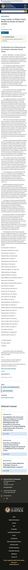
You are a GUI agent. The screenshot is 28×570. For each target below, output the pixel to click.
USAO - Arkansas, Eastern (7, 397)
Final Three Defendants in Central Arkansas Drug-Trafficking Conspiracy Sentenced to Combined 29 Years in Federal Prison (14, 446)
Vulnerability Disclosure (14, 550)
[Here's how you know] (14, 1)
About (14, 516)
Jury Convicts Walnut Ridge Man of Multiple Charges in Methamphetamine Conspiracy (13, 465)
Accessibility (14, 529)
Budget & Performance (14, 519)
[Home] (8, 7)
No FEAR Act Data (14, 544)
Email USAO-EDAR (8, 487)
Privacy (14, 535)
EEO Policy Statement (14, 547)
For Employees (14, 538)
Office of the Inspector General (14, 541)
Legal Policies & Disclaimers (14, 532)
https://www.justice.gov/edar (8, 368)
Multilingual (14, 553)
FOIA (14, 526)
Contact (13, 564)
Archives (14, 523)
